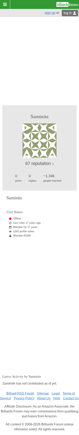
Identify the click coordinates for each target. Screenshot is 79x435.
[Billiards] (67, 4)
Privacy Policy (24, 398)
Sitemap (43, 393)
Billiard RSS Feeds (20, 393)
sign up (50, 12)
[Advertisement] (39, 63)
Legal (56, 393)
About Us (43, 398)
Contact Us (71, 398)
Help (56, 398)
